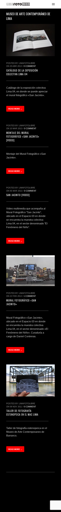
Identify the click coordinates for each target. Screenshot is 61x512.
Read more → (15, 109)
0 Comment (30, 66)
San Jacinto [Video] (18, 195)
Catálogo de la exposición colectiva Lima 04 (22, 72)
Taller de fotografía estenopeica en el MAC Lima (22, 412)
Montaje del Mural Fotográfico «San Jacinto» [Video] (22, 136)
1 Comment (30, 296)
